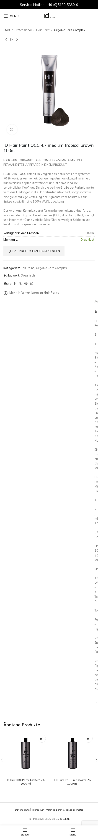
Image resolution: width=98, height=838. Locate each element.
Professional (23, 30)
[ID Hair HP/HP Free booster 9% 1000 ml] (72, 754)
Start (6, 30)
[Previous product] (6, 39)
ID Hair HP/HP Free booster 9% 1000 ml (72, 781)
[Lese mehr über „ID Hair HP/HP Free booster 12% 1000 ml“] (42, 738)
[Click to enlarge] (12, 129)
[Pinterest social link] (26, 283)
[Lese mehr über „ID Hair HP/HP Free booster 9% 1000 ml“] (88, 738)
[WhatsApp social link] (31, 283)
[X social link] (20, 283)
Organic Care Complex (69, 30)
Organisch (28, 275)
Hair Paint (42, 30)
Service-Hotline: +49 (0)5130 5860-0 (49, 4)
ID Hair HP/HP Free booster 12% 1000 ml (26, 781)
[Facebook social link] (14, 283)
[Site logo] (49, 15)
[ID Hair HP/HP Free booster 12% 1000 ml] (25, 754)
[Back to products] (11, 39)
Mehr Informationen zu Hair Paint (34, 292)
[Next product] (17, 39)
